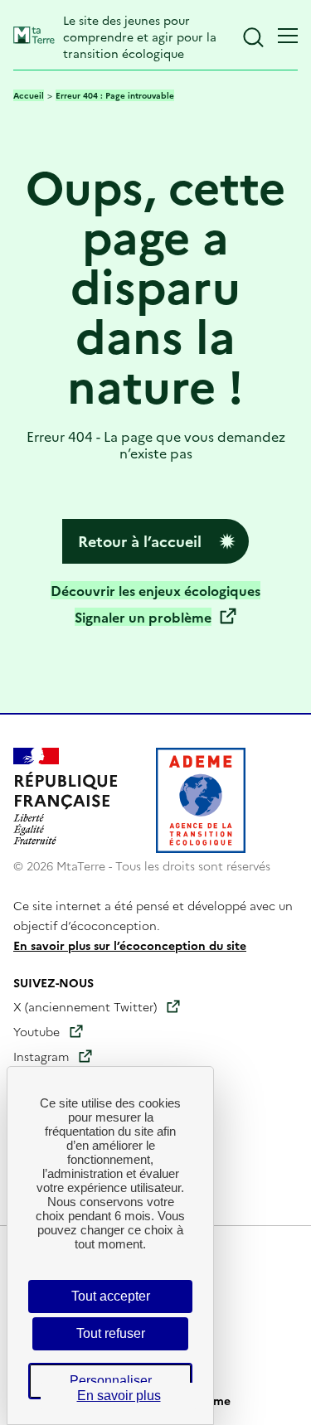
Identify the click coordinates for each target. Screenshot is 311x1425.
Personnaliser (111, 1381)
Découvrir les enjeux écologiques (155, 590)
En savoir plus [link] (119, 1396)
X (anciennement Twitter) (85, 1006)
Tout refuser (110, 1333)
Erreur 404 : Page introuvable (115, 95)
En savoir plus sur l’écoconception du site (129, 945)
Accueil (28, 95)
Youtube (36, 1031)
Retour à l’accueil (140, 541)
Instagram (41, 1056)
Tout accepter (110, 1296)
